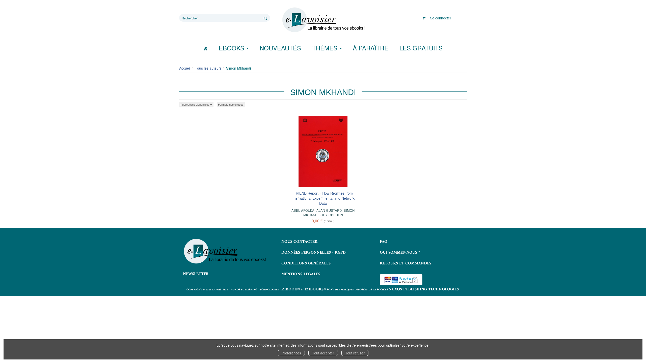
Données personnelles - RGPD (313, 252)
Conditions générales (306, 263)
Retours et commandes (405, 263)
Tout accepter (323, 352)
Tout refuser (355, 352)
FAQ (383, 241)
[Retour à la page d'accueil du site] (323, 20)
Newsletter (196, 274)
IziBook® (290, 289)
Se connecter (440, 17)
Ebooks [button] (232, 47)
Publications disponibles (195, 104)
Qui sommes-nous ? (400, 252)
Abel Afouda (302, 210)
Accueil (185, 68)
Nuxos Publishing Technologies (424, 289)
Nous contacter (299, 241)
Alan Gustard (329, 210)
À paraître (370, 47)
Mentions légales (300, 274)
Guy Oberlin (331, 215)
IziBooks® (315, 289)
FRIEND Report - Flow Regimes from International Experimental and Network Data (323, 198)
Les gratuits (421, 47)
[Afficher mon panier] (423, 17)
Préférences (291, 352)
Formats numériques (231, 104)
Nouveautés (280, 47)
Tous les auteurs (208, 68)
